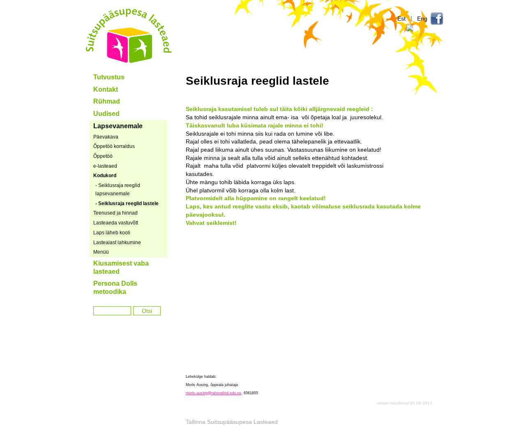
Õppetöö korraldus (114, 146)
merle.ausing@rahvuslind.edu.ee (213, 393)
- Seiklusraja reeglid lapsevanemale (117, 190)
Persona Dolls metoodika (115, 287)
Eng (422, 18)
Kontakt (105, 89)
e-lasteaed (105, 166)
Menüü (101, 252)
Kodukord (104, 175)
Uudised (106, 113)
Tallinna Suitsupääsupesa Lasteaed (129, 35)
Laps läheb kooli (111, 233)
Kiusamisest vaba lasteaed (121, 267)
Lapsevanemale (118, 126)
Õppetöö (103, 156)
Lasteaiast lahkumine (117, 242)
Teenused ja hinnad (115, 213)
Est (401, 18)
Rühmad (106, 101)
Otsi (147, 311)
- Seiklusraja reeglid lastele (127, 203)
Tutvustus (109, 77)
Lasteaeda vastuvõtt (115, 223)
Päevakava (105, 137)
